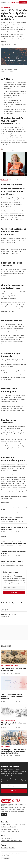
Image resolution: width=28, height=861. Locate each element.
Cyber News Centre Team (8, 521)
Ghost (5, 855)
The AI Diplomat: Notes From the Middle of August (14, 724)
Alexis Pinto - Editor (11, 44)
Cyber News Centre (10, 854)
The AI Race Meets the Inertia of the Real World (13, 669)
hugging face (15, 692)
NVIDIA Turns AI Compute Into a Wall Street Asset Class (12, 562)
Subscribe (23, 2)
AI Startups (4, 847)
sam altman (14, 665)
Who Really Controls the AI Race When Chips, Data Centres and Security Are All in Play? (13, 751)
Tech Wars (12, 847)
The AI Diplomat (5, 7)
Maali (9, 855)
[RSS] (5, 814)
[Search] (9, 2)
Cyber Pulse (21, 602)
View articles (5, 616)
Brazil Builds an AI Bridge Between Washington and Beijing (12, 518)
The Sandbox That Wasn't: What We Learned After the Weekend (12, 697)
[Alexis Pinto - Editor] (2, 44)
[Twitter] (2, 814)
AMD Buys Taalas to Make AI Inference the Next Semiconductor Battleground (13, 542)
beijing (13, 720)
